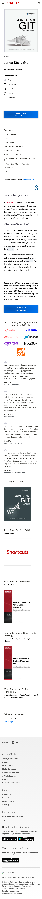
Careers (5, 762)
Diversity (5, 779)
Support (6, 790)
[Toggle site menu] (3, 3)
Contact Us (7, 794)
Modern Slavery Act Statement (13, 894)
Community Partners (10, 772)
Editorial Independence (10, 891)
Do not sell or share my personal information (18, 878)
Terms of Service (8, 889)
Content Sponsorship (11, 783)
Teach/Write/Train (10, 759)
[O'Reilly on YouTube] (17, 742)
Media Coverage (9, 769)
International (8, 812)
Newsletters (7, 798)
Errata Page (8, 722)
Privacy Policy (8, 801)
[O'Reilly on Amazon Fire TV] (10, 862)
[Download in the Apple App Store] (9, 841)
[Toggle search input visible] (39, 3)
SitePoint (11, 98)
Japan (5, 820)
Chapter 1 (10, 203)
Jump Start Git (28, 180)
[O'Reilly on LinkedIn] (13, 742)
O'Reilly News (7, 765)
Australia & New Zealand (12, 816)
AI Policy (5, 805)
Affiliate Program (9, 776)
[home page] (13, 2)
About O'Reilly (9, 754)
